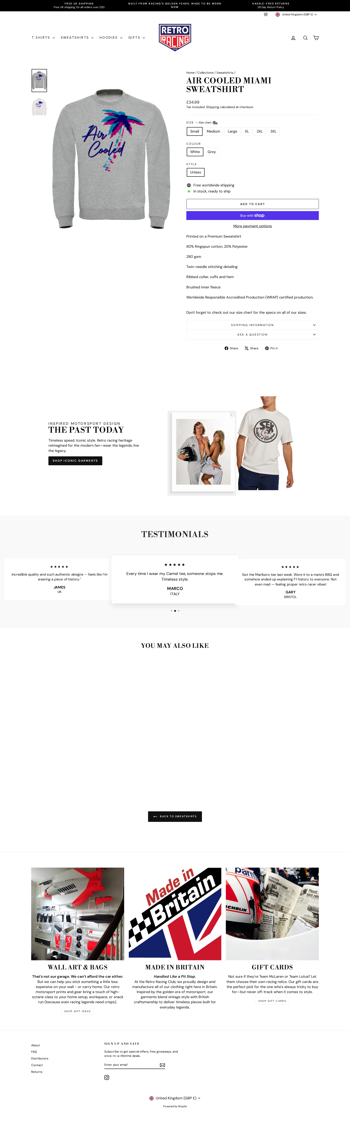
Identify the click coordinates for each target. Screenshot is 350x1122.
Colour (193, 144)
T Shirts (42, 37)
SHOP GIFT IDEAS (77, 1011)
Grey (212, 151)
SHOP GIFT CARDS (272, 1001)
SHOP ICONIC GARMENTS (75, 460)
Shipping (212, 107)
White (195, 151)
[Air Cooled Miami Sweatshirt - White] (63, 777)
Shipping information (252, 325)
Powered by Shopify (175, 1106)
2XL (260, 131)
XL (247, 131)
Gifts (135, 37)
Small (194, 131)
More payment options (252, 226)
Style (191, 164)
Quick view (65, 758)
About (35, 1045)
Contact (37, 1065)
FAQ (34, 1052)
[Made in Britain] (175, 914)
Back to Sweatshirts (178, 816)
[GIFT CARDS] (272, 914)
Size (199, 122)
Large (232, 131)
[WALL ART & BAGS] (77, 914)
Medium (213, 131)
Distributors (39, 1058)
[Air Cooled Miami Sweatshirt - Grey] (68, 777)
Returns (37, 1072)
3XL (273, 131)
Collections (205, 73)
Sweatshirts (75, 37)
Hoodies (109, 37)
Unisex (195, 172)
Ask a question (252, 334)
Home (190, 73)
